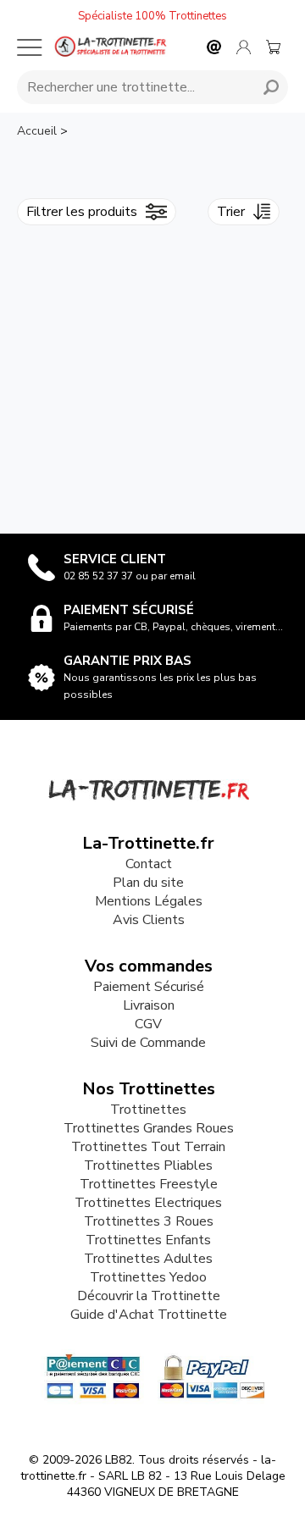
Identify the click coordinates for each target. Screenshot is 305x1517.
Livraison (149, 1005)
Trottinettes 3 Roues (149, 1221)
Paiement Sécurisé (148, 986)
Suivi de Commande (148, 1042)
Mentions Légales (148, 901)
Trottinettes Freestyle (149, 1184)
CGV (148, 1024)
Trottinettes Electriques (148, 1202)
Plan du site (148, 882)
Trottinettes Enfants (148, 1240)
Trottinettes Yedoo (148, 1277)
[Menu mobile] (29, 47)
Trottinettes (148, 1109)
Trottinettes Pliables (148, 1165)
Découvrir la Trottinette (148, 1296)
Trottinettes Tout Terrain (148, 1147)
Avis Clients (149, 920)
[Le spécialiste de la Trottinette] (110, 47)
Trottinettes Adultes (148, 1258)
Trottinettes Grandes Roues (149, 1128)
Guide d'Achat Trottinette (148, 1314)
